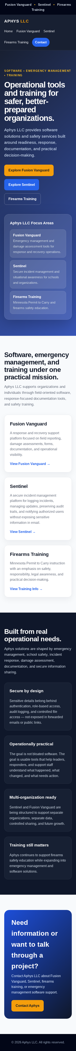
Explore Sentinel (21, 184)
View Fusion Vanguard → (30, 464)
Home (8, 31)
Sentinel (48, 31)
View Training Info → (26, 589)
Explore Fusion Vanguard (28, 170)
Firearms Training (16, 42)
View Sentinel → (23, 532)
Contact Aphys (27, 1005)
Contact (41, 42)
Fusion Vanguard (28, 31)
